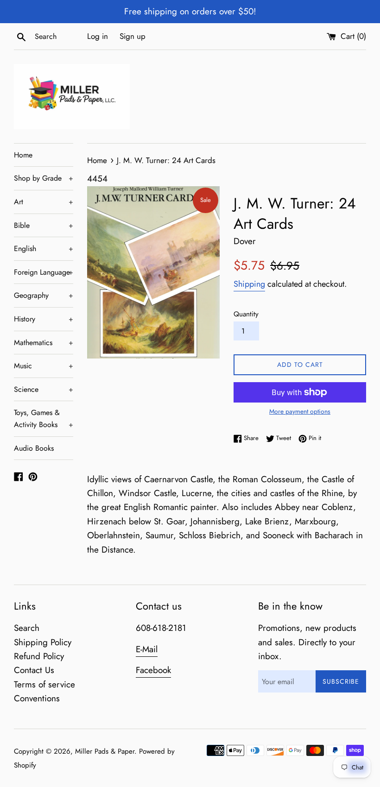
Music (43, 365)
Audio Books (34, 448)
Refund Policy (39, 656)
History (43, 319)
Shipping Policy (42, 642)
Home (23, 155)
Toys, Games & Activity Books (43, 418)
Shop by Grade (43, 178)
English (43, 248)
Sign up (133, 36)
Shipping (249, 284)
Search (26, 628)
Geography (43, 295)
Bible (43, 225)
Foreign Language (43, 272)
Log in (97, 36)
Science (43, 389)
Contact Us (34, 670)
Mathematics (43, 342)
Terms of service (44, 684)
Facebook (153, 670)
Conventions (37, 698)
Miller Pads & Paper (104, 751)
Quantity (246, 314)
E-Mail (147, 649)
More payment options (299, 411)
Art (43, 201)
